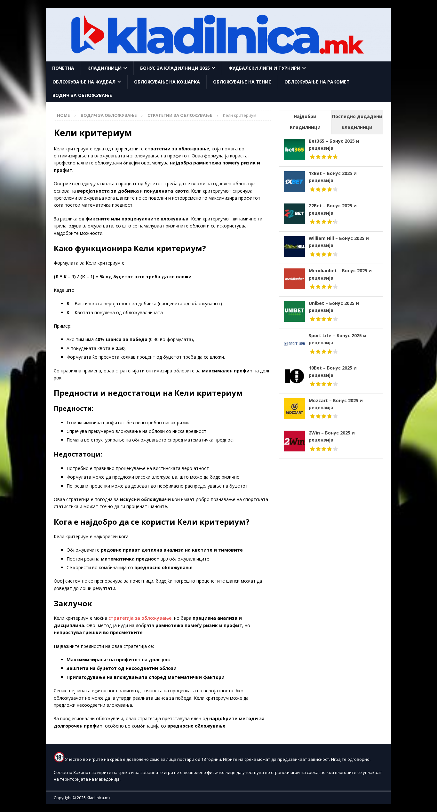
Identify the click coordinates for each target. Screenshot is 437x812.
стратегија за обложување (139, 618)
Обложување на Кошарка (167, 82)
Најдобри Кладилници (305, 121)
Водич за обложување (82, 95)
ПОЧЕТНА (63, 68)
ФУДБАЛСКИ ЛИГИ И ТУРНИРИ (264, 68)
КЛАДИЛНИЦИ (104, 68)
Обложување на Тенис (242, 82)
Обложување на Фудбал (83, 82)
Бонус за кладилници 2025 (175, 68)
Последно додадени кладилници (357, 121)
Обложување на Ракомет (317, 82)
